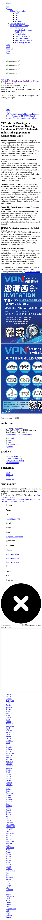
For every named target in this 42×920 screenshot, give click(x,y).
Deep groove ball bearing (19, 26)
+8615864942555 (12, 558)
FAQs (8, 47)
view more (5, 79)
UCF (17, 13)
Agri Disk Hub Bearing (23, 40)
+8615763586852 (12, 562)
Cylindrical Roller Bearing (24, 36)
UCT (17, 19)
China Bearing (6, 499)
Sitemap (12, 497)
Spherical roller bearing (23, 30)
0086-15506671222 (32, 272)
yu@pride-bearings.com (14, 428)
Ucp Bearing (5, 501)
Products (9, 9)
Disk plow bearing (22, 38)
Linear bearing (20, 34)
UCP (17, 15)
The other (18, 22)
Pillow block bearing (18, 11)
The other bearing (16, 28)
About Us (9, 49)
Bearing (15, 499)
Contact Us (10, 53)
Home (8, 7)
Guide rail (18, 32)
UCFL (17, 17)
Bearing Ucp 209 (17, 501)
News (8, 45)
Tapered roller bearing (18, 24)
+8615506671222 (12, 555)
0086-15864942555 (29, 434)
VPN (38, 499)
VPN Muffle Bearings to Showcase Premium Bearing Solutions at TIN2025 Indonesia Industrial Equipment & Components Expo (22, 116)
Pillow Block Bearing (27, 499)
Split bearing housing (23, 43)
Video (8, 51)
